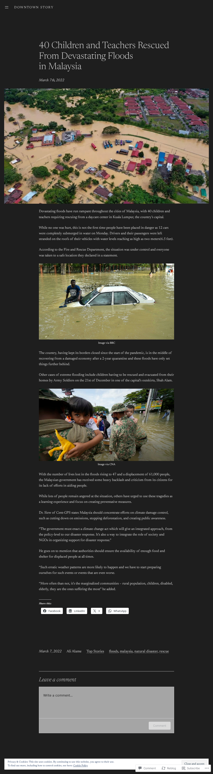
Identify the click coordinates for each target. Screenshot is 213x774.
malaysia (126, 651)
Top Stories (95, 651)
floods (113, 651)
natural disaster (146, 651)
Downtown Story (34, 7)
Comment (159, 725)
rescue (164, 651)
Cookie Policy (80, 765)
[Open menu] (6, 7)
